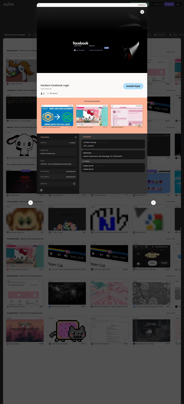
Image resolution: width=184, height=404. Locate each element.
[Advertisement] (7, 202)
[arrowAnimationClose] (30, 202)
